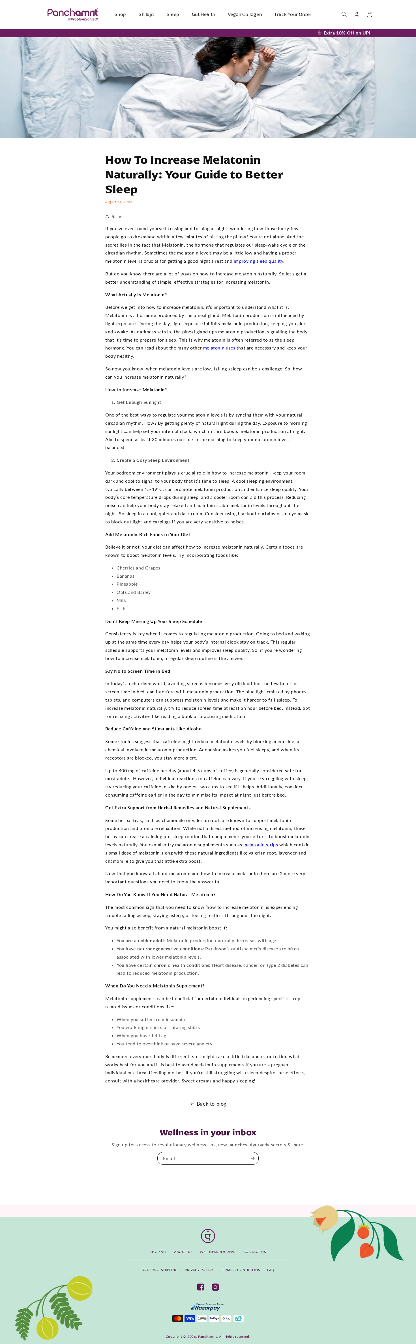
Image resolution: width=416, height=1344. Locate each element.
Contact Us (254, 1252)
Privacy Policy (199, 1270)
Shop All (158, 1252)
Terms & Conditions (240, 1270)
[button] (344, 14)
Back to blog (211, 1104)
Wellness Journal (218, 1252)
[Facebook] (200, 1287)
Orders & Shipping (159, 1270)
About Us (183, 1252)
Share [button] (117, 216)
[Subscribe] (252, 1158)
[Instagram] (215, 1287)
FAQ (271, 1270)
